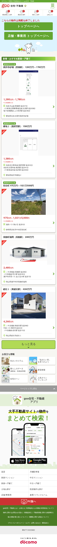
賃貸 (3, 472)
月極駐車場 (34, 472)
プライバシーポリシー (15, 523)
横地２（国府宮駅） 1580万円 (17, 126)
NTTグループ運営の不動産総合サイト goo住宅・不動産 (18, 1)
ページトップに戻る (28, 388)
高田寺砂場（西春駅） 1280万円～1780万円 (24, 67)
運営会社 (45, 523)
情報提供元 (27, 513)
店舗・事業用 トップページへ (28, 35)
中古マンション (36, 478)
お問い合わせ (35, 523)
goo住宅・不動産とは (10, 508)
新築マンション (7, 478)
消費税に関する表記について (38, 517)
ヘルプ (27, 523)
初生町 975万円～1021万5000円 (18, 185)
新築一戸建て (6, 483)
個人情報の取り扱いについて (17, 517)
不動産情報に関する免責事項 (43, 513)
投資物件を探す (36, 489)
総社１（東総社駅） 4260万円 (17, 289)
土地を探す (6, 489)
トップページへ (28, 26)
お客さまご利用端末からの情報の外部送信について (36, 508)
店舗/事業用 (6, 495)
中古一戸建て (35, 483)
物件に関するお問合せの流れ (12, 513)
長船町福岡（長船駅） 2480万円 (18, 237)
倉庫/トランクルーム (38, 495)
